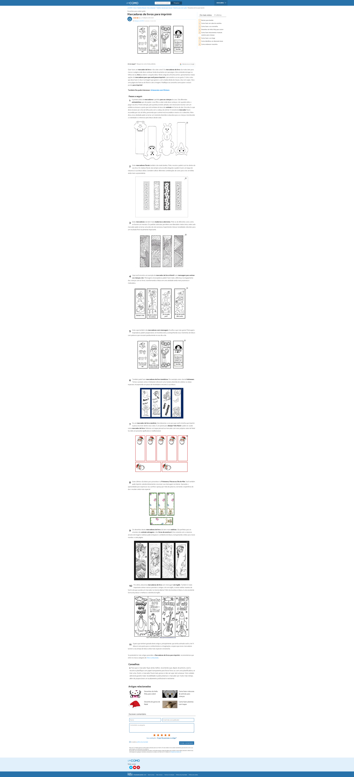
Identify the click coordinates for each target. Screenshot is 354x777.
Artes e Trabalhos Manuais (139, 8)
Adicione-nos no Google (188, 64)
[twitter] (131, 767)
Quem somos (151, 775)
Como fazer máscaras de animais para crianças (186, 694)
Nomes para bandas (207, 20)
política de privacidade (142, 742)
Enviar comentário (186, 743)
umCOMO (129, 8)
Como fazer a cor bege (208, 38)
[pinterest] (138, 767)
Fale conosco (159, 775)
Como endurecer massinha (209, 44)
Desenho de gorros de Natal (152, 703)
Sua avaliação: (151, 738)
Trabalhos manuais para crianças (164, 8)
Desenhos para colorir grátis (180, 8)
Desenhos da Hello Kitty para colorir (212, 29)
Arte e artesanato (151, 8)
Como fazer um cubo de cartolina (211, 23)
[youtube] (134, 767)
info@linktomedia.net (176, 752)
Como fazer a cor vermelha (209, 26)
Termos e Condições (169, 775)
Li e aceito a (139, 742)
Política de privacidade (181, 775)
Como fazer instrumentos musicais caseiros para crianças (211, 33)
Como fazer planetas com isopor (186, 703)
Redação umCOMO (139, 21)
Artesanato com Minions (160, 90)
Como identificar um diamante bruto (212, 41)
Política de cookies (193, 775)
